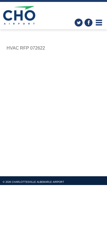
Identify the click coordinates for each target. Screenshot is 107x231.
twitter (79, 23)
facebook (88, 23)
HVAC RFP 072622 (26, 48)
